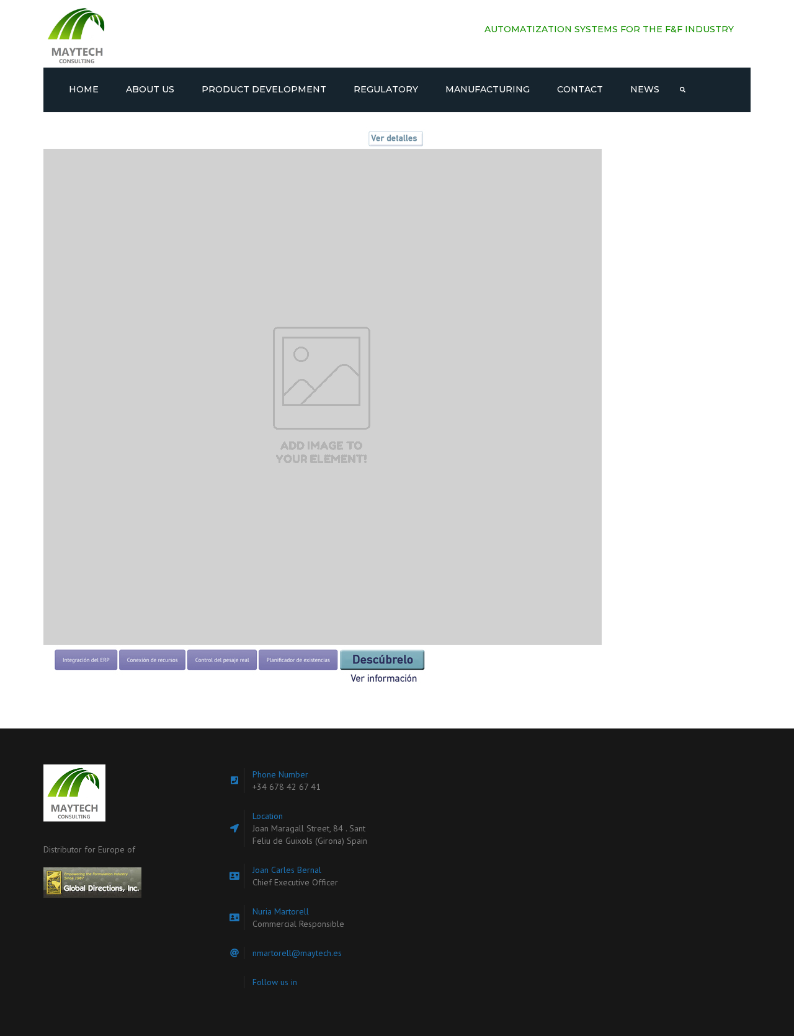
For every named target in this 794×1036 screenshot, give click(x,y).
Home (84, 89)
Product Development (264, 89)
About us (150, 89)
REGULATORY (386, 89)
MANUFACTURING (487, 89)
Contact (580, 89)
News (644, 89)
